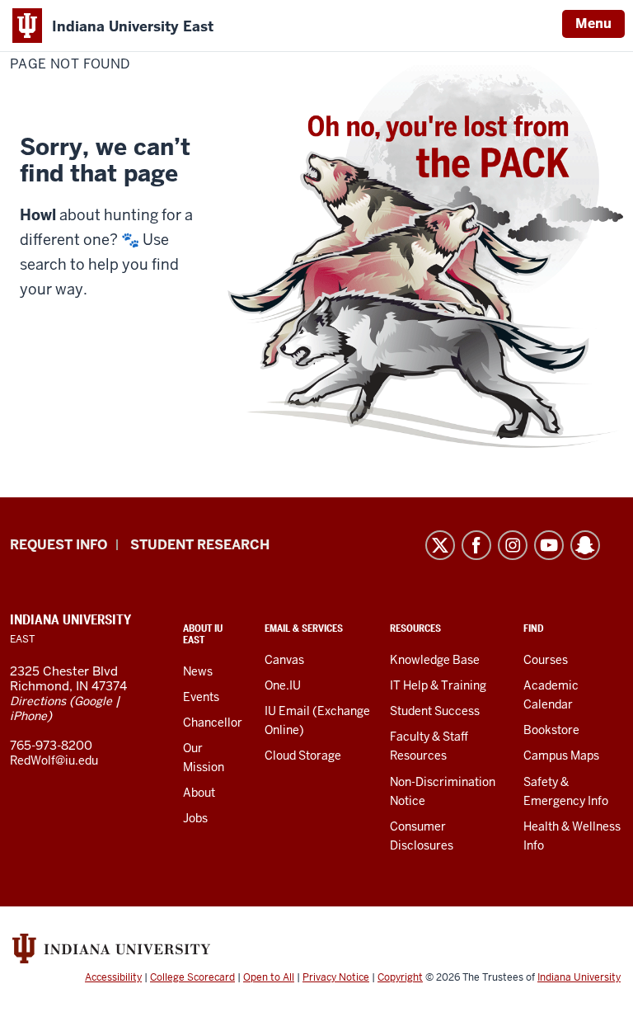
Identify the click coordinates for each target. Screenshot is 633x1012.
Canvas (284, 659)
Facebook (476, 545)
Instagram (513, 545)
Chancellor (212, 722)
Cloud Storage (303, 755)
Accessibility (113, 977)
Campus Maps (561, 755)
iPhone (28, 715)
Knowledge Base (435, 659)
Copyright (400, 977)
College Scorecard (192, 977)
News (198, 671)
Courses (545, 659)
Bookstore (551, 730)
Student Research (200, 544)
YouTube (549, 545)
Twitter (440, 545)
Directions (38, 701)
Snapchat (585, 545)
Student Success (435, 711)
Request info (58, 544)
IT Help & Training (438, 685)
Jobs (195, 818)
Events (201, 697)
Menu (593, 23)
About (199, 792)
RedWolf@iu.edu (54, 760)
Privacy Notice (335, 977)
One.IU (283, 685)
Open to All (268, 977)
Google (93, 701)
